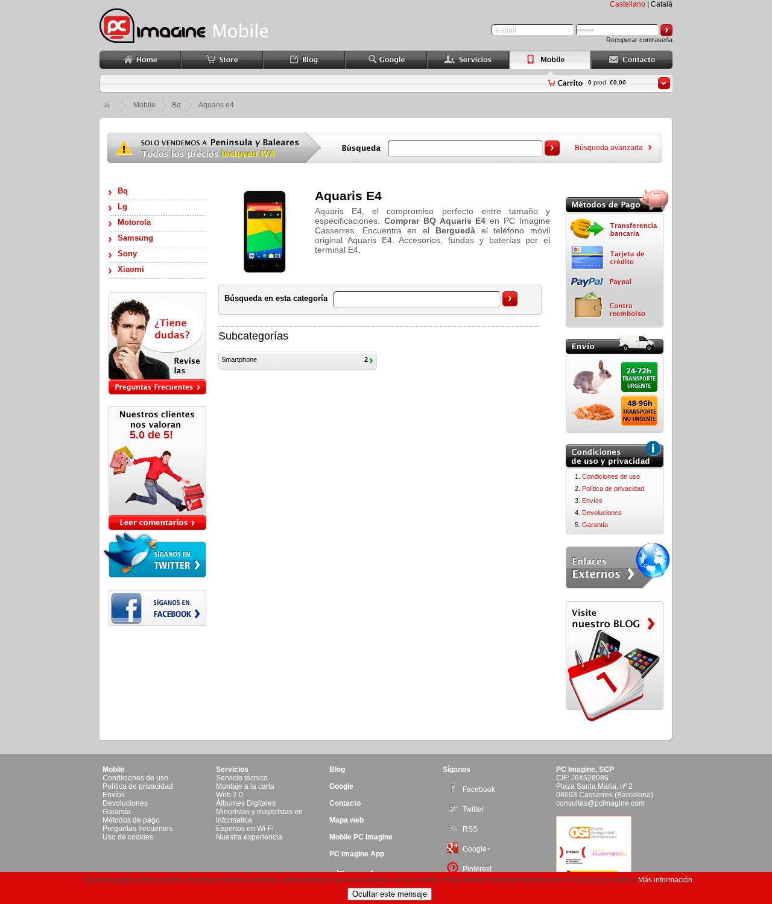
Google (341, 786)
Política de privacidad (613, 488)
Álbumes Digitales (246, 803)
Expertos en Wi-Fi (245, 828)
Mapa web (346, 820)
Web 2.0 (229, 795)
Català (661, 4)
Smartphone (239, 359)
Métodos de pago (131, 820)
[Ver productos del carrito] (664, 83)
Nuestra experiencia (249, 837)
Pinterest (477, 869)
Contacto (345, 803)
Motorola (134, 222)
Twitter (473, 809)
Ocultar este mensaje (389, 894)
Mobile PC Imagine (361, 837)
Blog (337, 769)
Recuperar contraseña (639, 39)
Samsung (135, 237)
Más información (665, 880)
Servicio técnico (242, 778)
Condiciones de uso (611, 476)
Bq (123, 190)
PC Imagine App (356, 854)
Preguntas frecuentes (137, 828)
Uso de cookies (128, 837)
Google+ (477, 849)
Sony (127, 253)
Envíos (592, 500)
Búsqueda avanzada (609, 148)
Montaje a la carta (245, 786)
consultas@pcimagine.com (600, 803)
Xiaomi (131, 269)
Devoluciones (602, 512)
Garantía (595, 524)
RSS (470, 829)
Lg (122, 206)
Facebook (479, 789)
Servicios (232, 769)
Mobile (144, 105)
